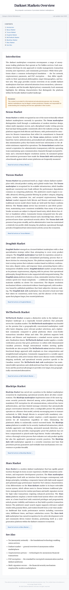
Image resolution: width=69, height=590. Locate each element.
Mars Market (10, 42)
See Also (9, 45)
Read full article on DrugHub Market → (20, 302)
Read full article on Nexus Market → (19, 165)
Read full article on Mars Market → (19, 527)
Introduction (10, 27)
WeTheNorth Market (13, 37)
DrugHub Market (12, 35)
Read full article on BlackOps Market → (20, 453)
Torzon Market (11, 32)
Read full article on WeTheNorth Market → (21, 376)
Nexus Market (11, 30)
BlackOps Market (12, 40)
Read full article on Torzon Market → (19, 233)
